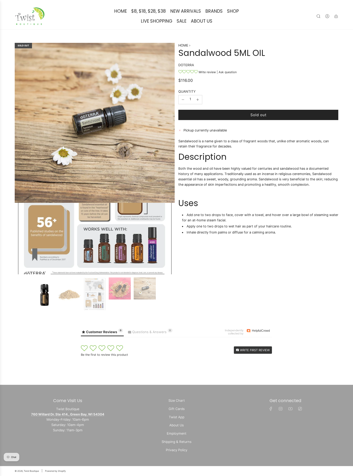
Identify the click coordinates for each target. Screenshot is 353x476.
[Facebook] (270, 408)
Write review (207, 72)
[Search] (318, 16)
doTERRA (186, 65)
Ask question (228, 72)
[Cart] (336, 16)
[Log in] (327, 16)
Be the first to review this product (104, 354)
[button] (19, 159)
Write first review (254, 350)
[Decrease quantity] (183, 99)
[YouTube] (290, 408)
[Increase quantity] (197, 99)
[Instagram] (280, 408)
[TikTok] (300, 408)
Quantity (187, 91)
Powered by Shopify (55, 471)
